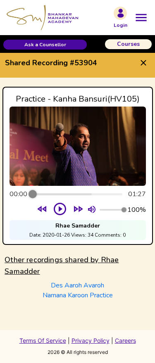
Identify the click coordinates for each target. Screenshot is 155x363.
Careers (125, 340)
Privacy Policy (91, 340)
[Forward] (78, 210)
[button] (45, 45)
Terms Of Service (42, 340)
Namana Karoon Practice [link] (78, 295)
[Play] (60, 210)
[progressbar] (77, 194)
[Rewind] (42, 210)
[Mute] (91, 209)
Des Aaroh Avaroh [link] (77, 285)
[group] (77, 166)
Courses (128, 44)
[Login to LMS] (120, 13)
